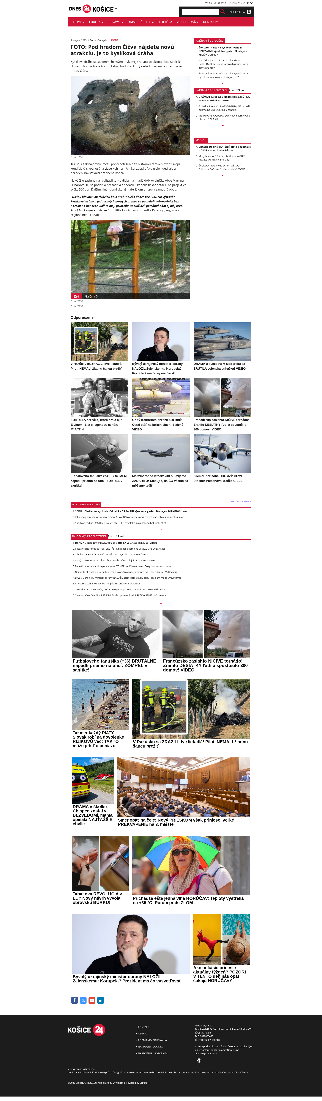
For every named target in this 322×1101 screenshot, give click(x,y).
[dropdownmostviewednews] (222, 83)
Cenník (142, 1033)
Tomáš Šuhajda (98, 40)
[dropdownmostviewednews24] (222, 126)
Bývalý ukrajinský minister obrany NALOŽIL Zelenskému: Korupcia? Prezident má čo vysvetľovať (128, 577)
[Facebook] (75, 1000)
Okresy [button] (95, 22)
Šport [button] (146, 22)
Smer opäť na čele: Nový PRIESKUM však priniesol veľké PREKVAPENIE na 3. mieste (120, 595)
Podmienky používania (152, 1040)
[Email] (92, 1000)
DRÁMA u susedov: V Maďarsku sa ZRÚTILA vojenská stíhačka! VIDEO (224, 98)
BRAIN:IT (144, 1082)
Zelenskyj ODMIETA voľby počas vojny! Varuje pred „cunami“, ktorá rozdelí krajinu (120, 589)
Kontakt (143, 1027)
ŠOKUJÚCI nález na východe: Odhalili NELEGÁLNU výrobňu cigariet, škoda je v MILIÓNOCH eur (223, 51)
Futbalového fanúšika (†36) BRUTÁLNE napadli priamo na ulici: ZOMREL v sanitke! (224, 108)
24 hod (241, 90)
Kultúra (165, 22)
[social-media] (198, 1060)
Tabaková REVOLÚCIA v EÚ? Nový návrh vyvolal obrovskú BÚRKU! (111, 554)
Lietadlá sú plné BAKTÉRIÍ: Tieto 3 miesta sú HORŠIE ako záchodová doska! (225, 148)
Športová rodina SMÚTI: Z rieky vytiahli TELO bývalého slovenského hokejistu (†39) (223, 75)
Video (181, 22)
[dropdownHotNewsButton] (222, 175)
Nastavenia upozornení (153, 1053)
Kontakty (210, 22)
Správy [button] (115, 22)
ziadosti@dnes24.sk (206, 1053)
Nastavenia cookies (150, 1046)
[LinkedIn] (101, 1000)
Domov (78, 22)
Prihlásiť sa (237, 12)
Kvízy (194, 22)
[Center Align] (223, 12)
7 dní (231, 90)
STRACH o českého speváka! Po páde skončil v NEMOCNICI (107, 583)
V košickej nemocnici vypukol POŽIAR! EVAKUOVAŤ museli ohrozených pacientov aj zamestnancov (223, 64)
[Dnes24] (103, 8)
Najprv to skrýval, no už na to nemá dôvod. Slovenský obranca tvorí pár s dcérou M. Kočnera (126, 572)
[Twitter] (83, 1000)
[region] (116, 8)
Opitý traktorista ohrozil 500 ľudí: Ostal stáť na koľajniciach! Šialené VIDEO (115, 560)
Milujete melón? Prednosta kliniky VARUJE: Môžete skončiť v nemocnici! (222, 157)
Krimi (132, 22)
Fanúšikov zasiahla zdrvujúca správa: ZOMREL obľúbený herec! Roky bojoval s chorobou (123, 566)
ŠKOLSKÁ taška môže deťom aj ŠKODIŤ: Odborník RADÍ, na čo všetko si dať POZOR (222, 167)
